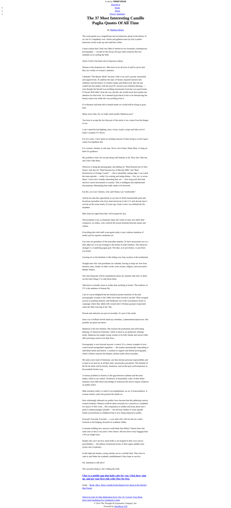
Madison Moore (117, 30)
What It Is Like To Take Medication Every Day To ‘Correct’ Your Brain (112, 497)
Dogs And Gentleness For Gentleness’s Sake (101, 500)
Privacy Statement (117, 14)
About (117, 11)
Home (117, 8)
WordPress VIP (120, 506)
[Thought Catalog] (119, 1)
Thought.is (115, 5)
